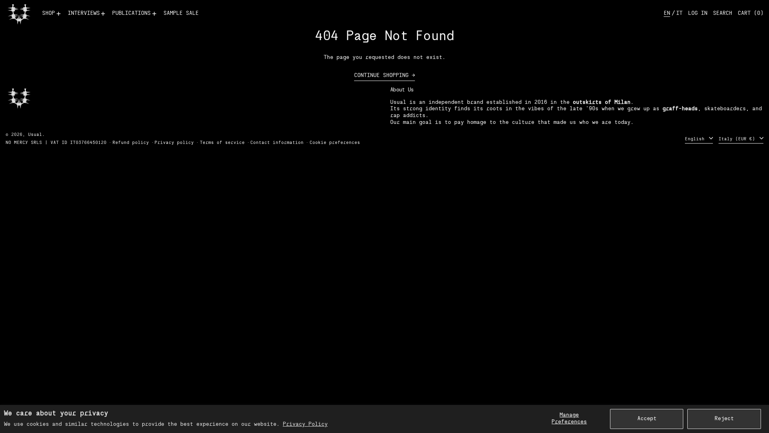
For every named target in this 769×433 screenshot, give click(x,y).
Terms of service (222, 143)
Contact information (277, 143)
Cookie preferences (335, 143)
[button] (722, 14)
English (696, 139)
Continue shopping (381, 76)
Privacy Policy (305, 424)
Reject (724, 419)
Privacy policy (174, 143)
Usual (35, 135)
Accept (646, 419)
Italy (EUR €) (738, 139)
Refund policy (131, 143)
